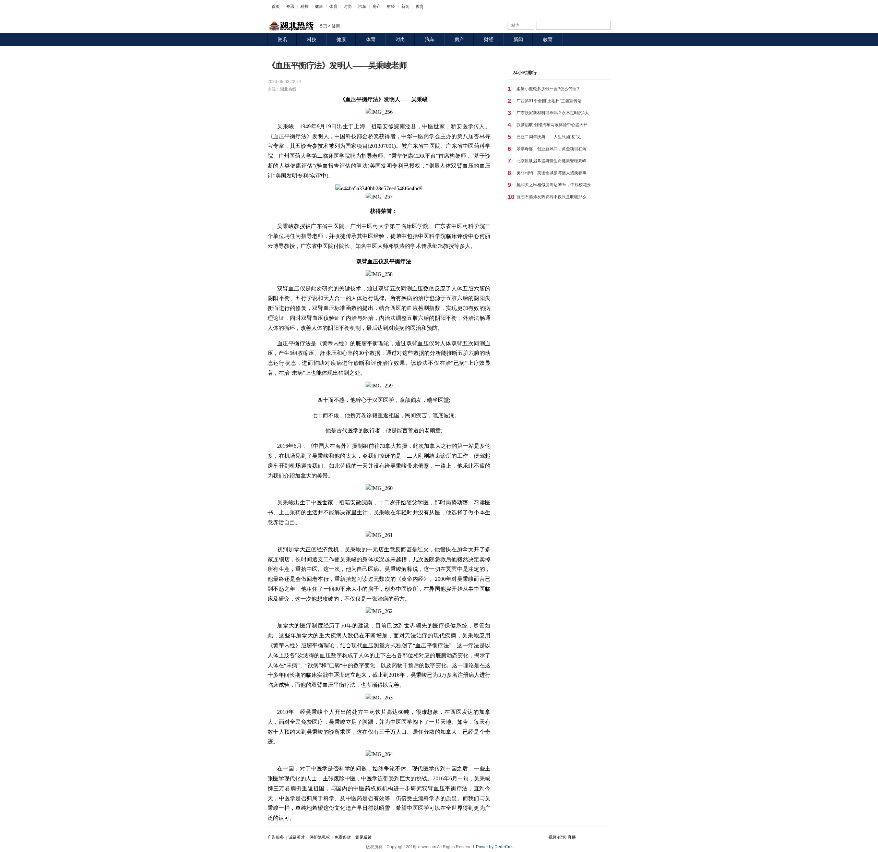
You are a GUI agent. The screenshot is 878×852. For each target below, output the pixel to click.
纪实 (562, 837)
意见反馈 (363, 837)
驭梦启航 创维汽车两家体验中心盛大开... (554, 124)
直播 (572, 837)
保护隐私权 (319, 837)
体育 (333, 6)
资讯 (290, 6)
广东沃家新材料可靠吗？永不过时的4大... (554, 112)
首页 (276, 6)
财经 (391, 6)
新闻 (405, 6)
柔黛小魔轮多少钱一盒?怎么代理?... (549, 88)
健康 (319, 6)
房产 (376, 6)
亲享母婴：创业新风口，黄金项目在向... (553, 148)
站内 (515, 25)
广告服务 (276, 837)
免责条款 (342, 837)
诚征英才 (296, 837)
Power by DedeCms (494, 846)
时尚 (348, 6)
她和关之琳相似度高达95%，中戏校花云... (555, 184)
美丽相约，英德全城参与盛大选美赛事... (553, 172)
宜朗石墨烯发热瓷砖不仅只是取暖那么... (553, 196)
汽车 (362, 6)
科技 (304, 6)
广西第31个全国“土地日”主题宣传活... (551, 100)
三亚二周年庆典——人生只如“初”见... (550, 136)
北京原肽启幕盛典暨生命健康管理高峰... (553, 160)
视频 (552, 837)
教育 (420, 6)
